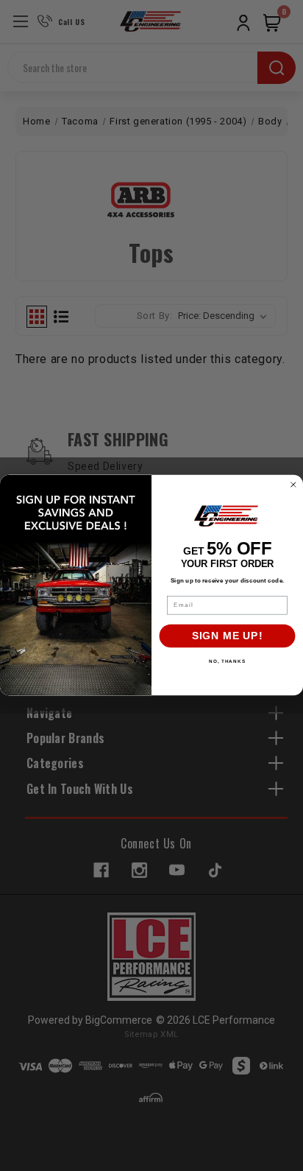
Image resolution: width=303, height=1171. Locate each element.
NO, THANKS (227, 661)
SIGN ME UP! (227, 636)
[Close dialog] (293, 484)
